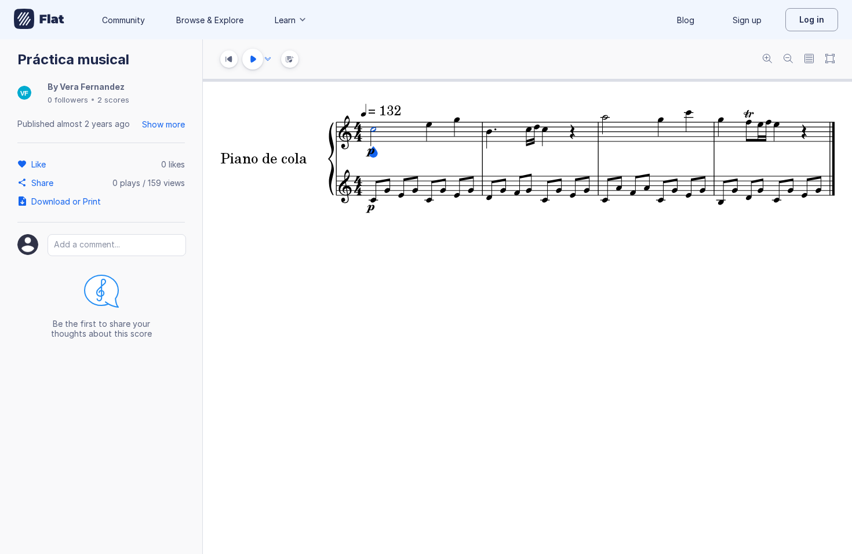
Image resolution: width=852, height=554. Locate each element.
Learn (285, 20)
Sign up (747, 20)
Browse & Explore (209, 20)
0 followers (68, 99)
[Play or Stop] (252, 59)
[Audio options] (267, 59)
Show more (163, 124)
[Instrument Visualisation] (289, 59)
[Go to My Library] (39, 20)
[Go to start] (229, 59)
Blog (685, 20)
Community (123, 20)
